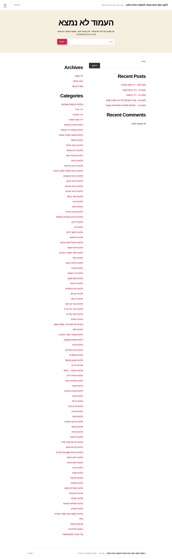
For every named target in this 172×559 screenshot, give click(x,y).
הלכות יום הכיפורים (74, 288)
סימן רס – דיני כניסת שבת (134, 90)
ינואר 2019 (78, 81)
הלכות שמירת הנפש (74, 488)
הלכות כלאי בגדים (74, 314)
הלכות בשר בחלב (75, 196)
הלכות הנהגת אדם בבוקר (71, 242)
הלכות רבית (77, 467)
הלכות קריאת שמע (74, 447)
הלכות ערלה (77, 401)
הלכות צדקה (77, 427)
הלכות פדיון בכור (75, 406)
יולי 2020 (79, 76)
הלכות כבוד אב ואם (74, 304)
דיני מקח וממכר (76, 119)
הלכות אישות (77, 140)
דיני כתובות (78, 114)
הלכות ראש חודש (75, 462)
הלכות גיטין (78, 201)
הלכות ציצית (77, 432)
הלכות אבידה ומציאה (73, 125)
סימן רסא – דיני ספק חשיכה (133, 85)
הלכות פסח (77, 416)
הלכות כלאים (77, 319)
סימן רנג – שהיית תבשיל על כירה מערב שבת (126, 100)
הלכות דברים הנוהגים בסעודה (69, 217)
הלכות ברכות (77, 160)
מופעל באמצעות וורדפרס (87, 553)
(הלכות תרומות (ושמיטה (72, 104)
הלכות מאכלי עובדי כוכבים (71, 334)
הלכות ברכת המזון (74, 181)
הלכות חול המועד (75, 247)
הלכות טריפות (76, 283)
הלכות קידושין (76, 437)
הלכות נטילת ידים (75, 375)
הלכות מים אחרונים (74, 350)
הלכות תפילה (77, 498)
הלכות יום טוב (76, 293)
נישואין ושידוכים (75, 529)
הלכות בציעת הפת (74, 155)
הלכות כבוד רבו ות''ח (73, 309)
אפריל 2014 (77, 86)
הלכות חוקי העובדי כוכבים (71, 253)
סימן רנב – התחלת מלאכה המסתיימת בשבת (126, 105)
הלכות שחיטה (76, 478)
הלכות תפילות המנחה (73, 503)
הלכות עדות (77, 396)
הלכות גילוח (77, 207)
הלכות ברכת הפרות (74, 191)
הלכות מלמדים (76, 355)
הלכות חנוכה (77, 268)
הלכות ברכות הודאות (73, 166)
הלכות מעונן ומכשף (74, 360)
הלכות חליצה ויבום (74, 263)
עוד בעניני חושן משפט (73, 534)
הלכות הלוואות (76, 237)
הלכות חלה (78, 258)
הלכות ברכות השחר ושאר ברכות (68, 171)
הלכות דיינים (77, 222)
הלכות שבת (77, 473)
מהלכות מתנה (76, 524)
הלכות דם (78, 227)
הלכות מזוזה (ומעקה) (73, 340)
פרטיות (16, 5)
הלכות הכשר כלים (74, 232)
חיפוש (144, 61)
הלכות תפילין (77, 508)
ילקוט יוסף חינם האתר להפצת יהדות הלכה (147, 5)
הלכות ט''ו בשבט (75, 273)
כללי (81, 519)
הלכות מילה (77, 345)
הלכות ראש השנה (75, 457)
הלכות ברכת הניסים (74, 186)
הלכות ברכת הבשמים (73, 176)
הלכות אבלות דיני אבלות (72, 130)
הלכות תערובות (76, 493)
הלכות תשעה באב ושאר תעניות (68, 514)
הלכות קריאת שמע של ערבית (69, 452)
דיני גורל (79, 109)
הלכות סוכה (77, 386)
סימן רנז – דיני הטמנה (136, 95)
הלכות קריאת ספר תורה (72, 442)
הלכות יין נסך (77, 299)
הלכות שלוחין (77, 483)
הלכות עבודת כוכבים (73, 391)
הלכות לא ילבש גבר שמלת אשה (68, 324)
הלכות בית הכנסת (74, 150)
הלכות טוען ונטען (75, 278)
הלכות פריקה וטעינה (73, 421)
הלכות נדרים (77, 365)
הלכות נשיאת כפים (74, 381)
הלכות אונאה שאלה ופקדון (71, 135)
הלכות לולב (78, 329)
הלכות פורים (77, 411)
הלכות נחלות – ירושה (73, 370)
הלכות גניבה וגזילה (74, 212)
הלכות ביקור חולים (74, 145)
